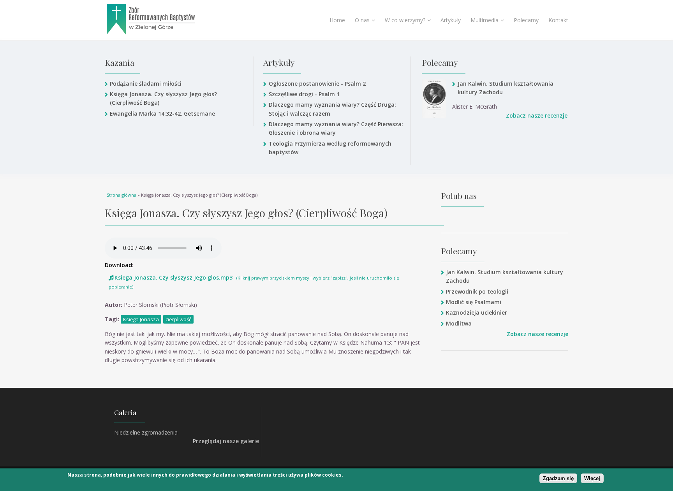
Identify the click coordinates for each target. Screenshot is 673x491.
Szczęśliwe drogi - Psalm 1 (304, 94)
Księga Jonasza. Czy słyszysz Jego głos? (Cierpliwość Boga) (163, 98)
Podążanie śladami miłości (145, 83)
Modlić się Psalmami (473, 302)
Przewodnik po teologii (477, 291)
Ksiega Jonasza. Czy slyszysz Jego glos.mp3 (174, 277)
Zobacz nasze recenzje (536, 115)
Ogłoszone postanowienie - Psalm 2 (317, 83)
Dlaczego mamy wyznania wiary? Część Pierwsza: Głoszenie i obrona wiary (336, 128)
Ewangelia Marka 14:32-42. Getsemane (162, 113)
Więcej (592, 478)
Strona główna (121, 195)
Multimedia (484, 20)
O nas (362, 20)
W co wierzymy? (405, 20)
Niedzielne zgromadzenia (146, 432)
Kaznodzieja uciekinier (476, 312)
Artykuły (450, 20)
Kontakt (558, 20)
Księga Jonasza (141, 319)
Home (337, 20)
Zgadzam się (558, 478)
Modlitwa (459, 323)
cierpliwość (178, 319)
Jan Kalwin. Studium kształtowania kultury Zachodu (505, 88)
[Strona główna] (170, 19)
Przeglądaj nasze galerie (226, 441)
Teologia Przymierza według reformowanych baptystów (330, 148)
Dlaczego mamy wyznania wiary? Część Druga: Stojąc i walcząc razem (332, 109)
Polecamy (526, 20)
